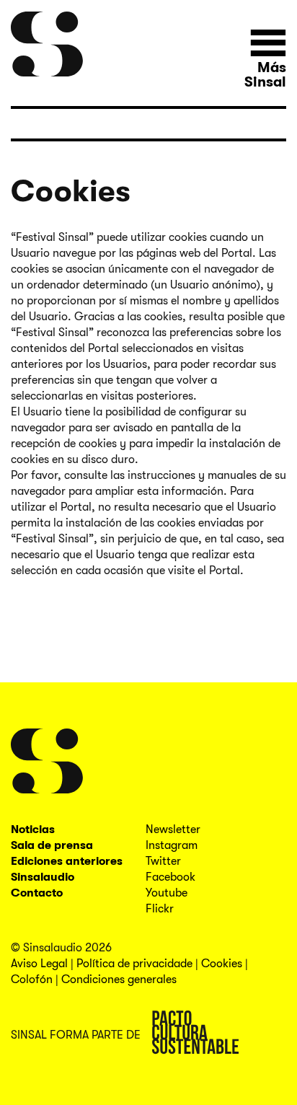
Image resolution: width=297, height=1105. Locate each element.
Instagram (172, 845)
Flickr (160, 908)
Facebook (170, 877)
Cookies (221, 963)
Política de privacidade (134, 963)
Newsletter (173, 829)
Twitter (163, 861)
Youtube (166, 892)
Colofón (32, 979)
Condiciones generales (119, 979)
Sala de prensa (52, 845)
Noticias (33, 829)
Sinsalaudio (42, 877)
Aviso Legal (39, 963)
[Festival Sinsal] (47, 44)
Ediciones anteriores (67, 861)
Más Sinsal (265, 74)
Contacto (37, 892)
